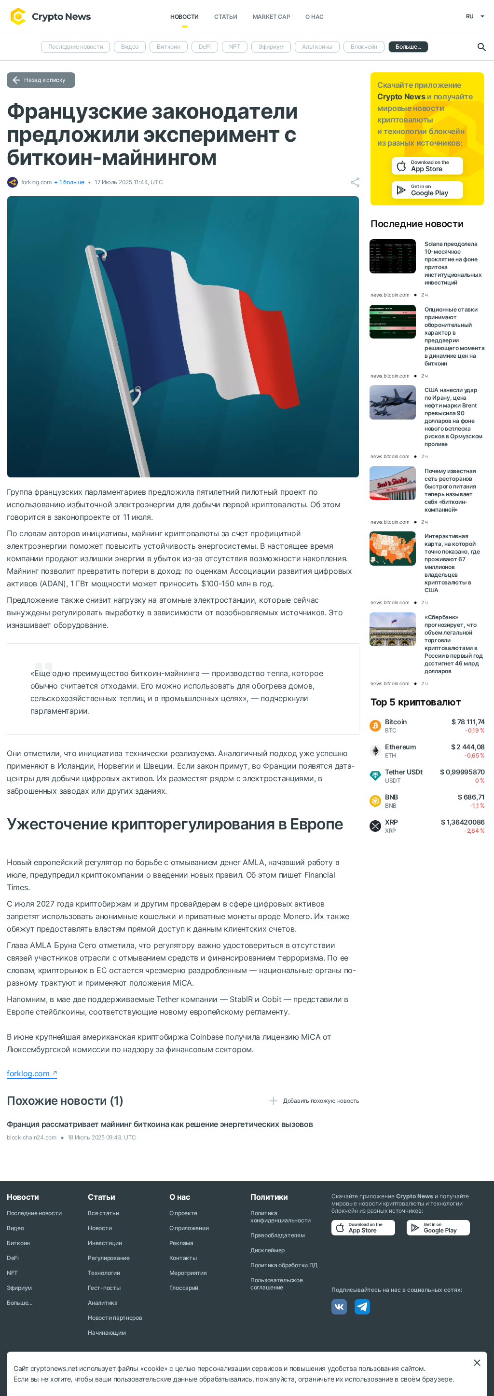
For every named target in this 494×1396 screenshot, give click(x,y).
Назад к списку (45, 79)
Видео (129, 46)
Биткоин (168, 46)
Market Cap (271, 16)
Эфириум (271, 46)
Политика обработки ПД (283, 1265)
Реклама (181, 1243)
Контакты (183, 1257)
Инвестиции (105, 1243)
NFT (234, 46)
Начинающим (106, 1332)
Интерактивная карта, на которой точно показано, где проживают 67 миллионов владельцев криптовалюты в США (452, 563)
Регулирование (108, 1257)
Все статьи (103, 1213)
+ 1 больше (69, 182)
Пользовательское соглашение (276, 1283)
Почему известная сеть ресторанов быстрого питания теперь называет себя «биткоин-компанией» (450, 490)
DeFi (205, 46)
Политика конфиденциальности (280, 1216)
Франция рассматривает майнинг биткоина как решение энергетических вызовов (160, 1124)
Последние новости (75, 46)
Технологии (104, 1272)
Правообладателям (277, 1235)
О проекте (183, 1213)
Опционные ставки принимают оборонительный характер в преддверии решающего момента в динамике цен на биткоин (454, 336)
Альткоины (317, 46)
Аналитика (102, 1302)
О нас (314, 16)
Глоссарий (183, 1287)
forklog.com (28, 1073)
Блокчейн (364, 46)
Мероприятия (188, 1272)
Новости (184, 16)
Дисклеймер (267, 1250)
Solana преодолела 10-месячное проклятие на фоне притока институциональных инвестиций (453, 263)
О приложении (189, 1228)
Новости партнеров (115, 1317)
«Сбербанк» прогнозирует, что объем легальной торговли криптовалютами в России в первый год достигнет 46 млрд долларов (454, 644)
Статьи (225, 16)
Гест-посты (104, 1287)
